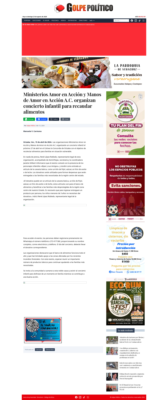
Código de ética (49, 397)
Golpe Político (31, 125)
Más (91, 20)
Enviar (67, 119)
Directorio (83, 20)
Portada (27, 20)
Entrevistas (72, 20)
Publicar (55, 119)
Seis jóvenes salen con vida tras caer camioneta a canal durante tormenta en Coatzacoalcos (58, 24)
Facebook (43, 119)
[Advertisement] (84, 40)
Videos (63, 20)
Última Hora (50, 349)
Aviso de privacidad (29, 397)
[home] (84, 7)
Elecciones (37, 20)
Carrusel (39, 349)
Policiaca (55, 20)
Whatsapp (30, 119)
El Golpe (46, 20)
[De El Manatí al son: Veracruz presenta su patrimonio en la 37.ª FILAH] (112, 388)
